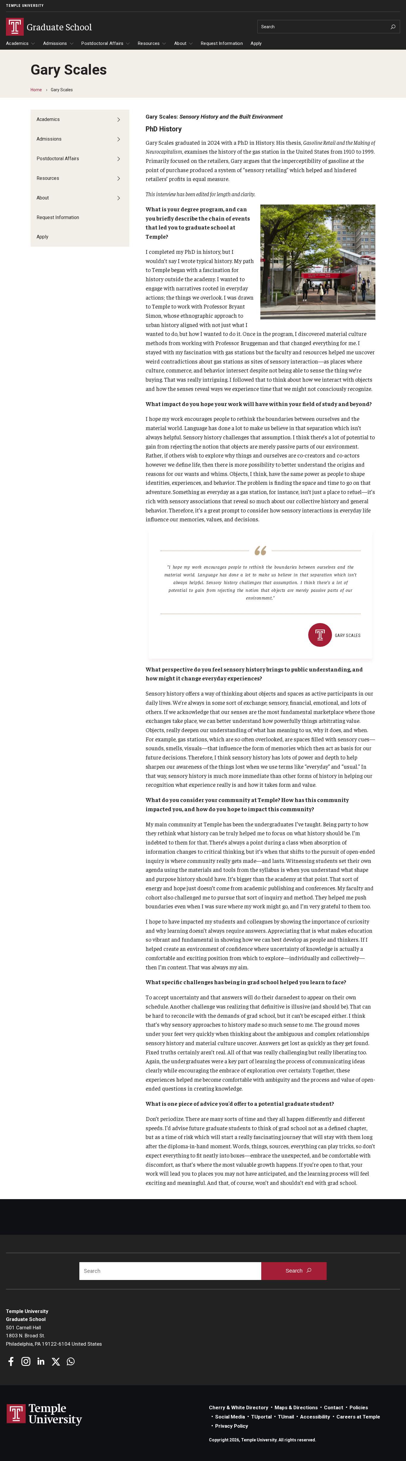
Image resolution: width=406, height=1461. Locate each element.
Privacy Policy (231, 1426)
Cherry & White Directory (238, 1407)
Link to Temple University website (44, 1415)
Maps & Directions (296, 1407)
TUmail (286, 1417)
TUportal (261, 1417)
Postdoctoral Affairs (102, 43)
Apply (256, 43)
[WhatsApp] (70, 1362)
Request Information (222, 43)
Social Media (230, 1417)
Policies (359, 1407)
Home (36, 89)
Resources (149, 43)
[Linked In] (41, 1362)
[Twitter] (56, 1362)
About (180, 43)
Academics (17, 43)
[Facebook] (11, 1362)
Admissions (55, 43)
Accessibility (315, 1417)
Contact (333, 1407)
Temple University (25, 6)
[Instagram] (26, 1362)
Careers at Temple (358, 1417)
